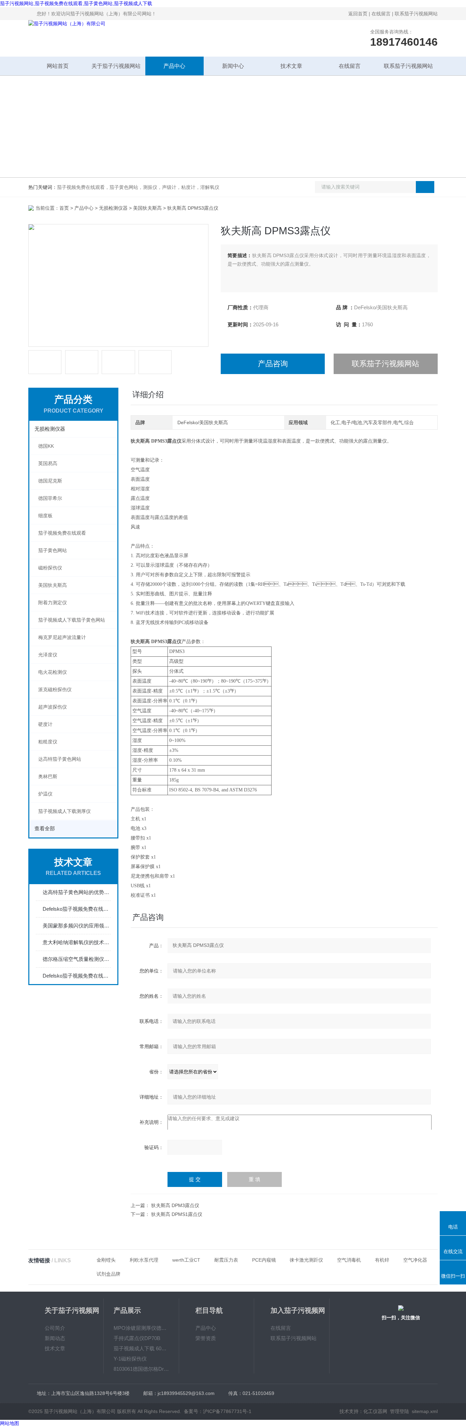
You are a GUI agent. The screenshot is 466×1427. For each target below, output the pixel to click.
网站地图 (9, 1423)
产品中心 (174, 66)
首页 (64, 208)
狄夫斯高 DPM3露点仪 (175, 1205)
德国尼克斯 (50, 481)
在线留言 (381, 13)
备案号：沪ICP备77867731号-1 (217, 1411)
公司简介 (55, 1328)
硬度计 (45, 724)
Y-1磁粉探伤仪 (130, 1359)
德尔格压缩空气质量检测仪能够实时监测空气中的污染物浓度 (77, 959)
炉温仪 (45, 794)
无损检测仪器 (113, 208)
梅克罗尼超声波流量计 (62, 637)
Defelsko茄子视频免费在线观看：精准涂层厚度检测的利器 (77, 976)
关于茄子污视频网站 (116, 66)
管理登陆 (399, 1411)
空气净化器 (415, 1260)
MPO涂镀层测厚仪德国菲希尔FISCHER (141, 1328)
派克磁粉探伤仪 (55, 689)
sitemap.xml (425, 1411)
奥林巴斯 (47, 776)
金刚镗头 (106, 1260)
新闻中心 (233, 66)
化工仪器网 (375, 1411)
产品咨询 (273, 363)
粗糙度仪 (47, 741)
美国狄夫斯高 (147, 208)
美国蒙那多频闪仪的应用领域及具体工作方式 (77, 925)
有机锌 (382, 1260)
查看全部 (44, 828)
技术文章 (291, 66)
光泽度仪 (47, 654)
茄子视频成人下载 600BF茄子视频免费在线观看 (141, 1348)
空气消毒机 (349, 1260)
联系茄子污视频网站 (416, 13)
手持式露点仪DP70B (137, 1338)
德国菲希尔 (50, 498)
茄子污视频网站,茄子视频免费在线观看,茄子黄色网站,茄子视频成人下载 (76, 3)
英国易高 (47, 463)
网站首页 (58, 66)
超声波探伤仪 (52, 707)
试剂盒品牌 (108, 1274)
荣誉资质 (205, 1338)
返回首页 (357, 13)
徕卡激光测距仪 (306, 1260)
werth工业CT (186, 1260)
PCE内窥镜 (264, 1260)
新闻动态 (55, 1338)
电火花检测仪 (52, 672)
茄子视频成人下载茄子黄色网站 (71, 620)
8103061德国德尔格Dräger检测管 (141, 1369)
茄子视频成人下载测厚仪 (64, 811)
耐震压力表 (226, 1260)
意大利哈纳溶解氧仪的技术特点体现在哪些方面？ (77, 942)
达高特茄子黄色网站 (59, 759)
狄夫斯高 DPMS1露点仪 (176, 1214)
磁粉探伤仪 (50, 567)
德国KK (46, 446)
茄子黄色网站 (52, 550)
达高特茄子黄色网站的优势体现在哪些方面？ (77, 892)
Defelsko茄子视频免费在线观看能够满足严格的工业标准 (77, 909)
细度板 (45, 515)
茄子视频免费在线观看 (62, 533)
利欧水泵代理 (144, 1260)
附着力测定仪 (52, 602)
